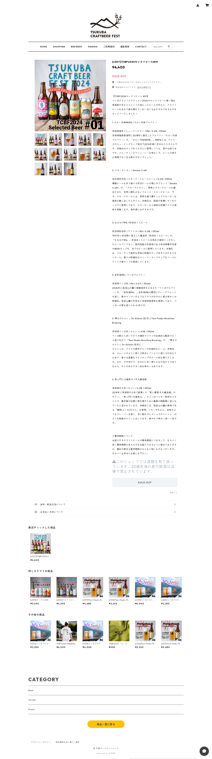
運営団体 (124, 46)
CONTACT (141, 46)
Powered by (103, 753)
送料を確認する (144, 87)
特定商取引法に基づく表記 (68, 742)
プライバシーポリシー (41, 742)
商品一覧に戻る (106, 724)
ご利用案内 (109, 46)
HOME (43, 46)
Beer (31, 690)
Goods (32, 699)
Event (31, 709)
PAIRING (93, 46)
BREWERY (76, 46)
